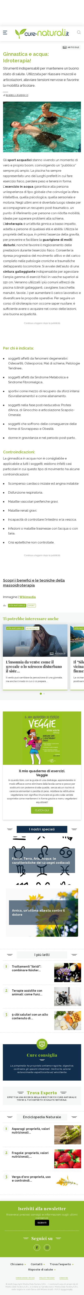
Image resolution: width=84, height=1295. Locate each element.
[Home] (42, 34)
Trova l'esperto (60, 1264)
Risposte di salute (40, 1269)
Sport (31, 606)
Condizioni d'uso (25, 1278)
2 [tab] (44, 693)
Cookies (64, 1278)
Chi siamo (16, 1264)
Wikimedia (27, 597)
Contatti (36, 1264)
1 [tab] (41, 694)
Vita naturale (17, 606)
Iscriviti (42, 1223)
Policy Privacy (47, 1278)
